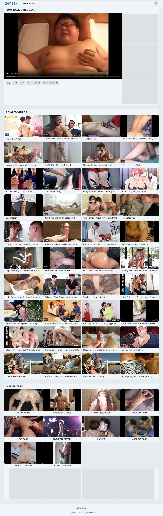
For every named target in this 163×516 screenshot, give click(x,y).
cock (22, 82)
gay (8, 82)
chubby (37, 82)
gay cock (54, 82)
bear (15, 82)
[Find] (156, 3)
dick (29, 82)
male (45, 82)
